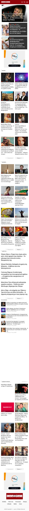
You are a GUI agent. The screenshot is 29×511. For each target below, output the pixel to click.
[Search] (24, 2)
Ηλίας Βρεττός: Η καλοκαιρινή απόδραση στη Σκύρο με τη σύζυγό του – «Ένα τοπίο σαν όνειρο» (7, 151)
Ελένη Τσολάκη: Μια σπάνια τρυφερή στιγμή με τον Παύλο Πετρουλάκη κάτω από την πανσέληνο (21, 437)
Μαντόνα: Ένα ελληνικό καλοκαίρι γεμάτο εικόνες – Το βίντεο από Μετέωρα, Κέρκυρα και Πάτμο (13, 284)
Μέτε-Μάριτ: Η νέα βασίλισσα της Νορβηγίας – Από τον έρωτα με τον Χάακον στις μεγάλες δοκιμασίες (7, 241)
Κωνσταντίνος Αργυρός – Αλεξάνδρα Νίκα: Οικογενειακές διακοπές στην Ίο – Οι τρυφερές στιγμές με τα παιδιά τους (17, 43)
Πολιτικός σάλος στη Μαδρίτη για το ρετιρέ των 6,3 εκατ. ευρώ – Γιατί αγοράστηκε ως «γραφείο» (7, 200)
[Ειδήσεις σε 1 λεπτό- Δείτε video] (7, 407)
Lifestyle (12, 24)
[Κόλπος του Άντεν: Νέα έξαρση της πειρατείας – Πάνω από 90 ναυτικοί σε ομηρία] (21, 213)
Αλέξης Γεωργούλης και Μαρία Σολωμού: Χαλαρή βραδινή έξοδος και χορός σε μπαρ (17, 303)
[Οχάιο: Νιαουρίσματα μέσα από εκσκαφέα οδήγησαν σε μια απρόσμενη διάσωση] (7, 213)
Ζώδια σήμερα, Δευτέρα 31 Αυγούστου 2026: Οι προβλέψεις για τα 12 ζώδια (15, 309)
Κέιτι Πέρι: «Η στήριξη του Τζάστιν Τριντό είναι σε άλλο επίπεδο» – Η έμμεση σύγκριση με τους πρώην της (14, 292)
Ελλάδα (17, 24)
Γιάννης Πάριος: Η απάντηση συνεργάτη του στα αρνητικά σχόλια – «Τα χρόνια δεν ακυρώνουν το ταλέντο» (14, 275)
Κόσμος (4, 216)
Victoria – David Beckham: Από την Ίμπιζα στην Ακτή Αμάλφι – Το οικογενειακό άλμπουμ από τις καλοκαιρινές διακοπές (7, 438)
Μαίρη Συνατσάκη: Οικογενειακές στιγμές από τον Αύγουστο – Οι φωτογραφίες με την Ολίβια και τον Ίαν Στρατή (18, 29)
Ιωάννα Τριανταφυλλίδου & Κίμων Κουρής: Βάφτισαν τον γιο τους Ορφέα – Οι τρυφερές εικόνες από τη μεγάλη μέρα (21, 129)
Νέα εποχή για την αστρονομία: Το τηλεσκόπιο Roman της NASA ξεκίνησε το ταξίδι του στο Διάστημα (7, 178)
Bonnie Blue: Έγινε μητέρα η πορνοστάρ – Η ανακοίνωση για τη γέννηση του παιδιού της (7, 127)
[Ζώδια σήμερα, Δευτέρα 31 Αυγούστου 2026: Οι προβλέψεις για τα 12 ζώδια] (21, 77)
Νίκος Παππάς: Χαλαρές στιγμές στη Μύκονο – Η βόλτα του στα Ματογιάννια (14, 266)
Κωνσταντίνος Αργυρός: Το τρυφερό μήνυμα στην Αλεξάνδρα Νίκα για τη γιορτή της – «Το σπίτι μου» (21, 105)
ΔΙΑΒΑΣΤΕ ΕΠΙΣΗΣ (6, 381)
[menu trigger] (27, 2)
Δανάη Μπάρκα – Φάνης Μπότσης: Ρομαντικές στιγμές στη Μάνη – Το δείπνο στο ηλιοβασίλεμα (21, 417)
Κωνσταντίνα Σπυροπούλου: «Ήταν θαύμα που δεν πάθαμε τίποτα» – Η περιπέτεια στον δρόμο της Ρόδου (14, 17)
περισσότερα (24, 381)
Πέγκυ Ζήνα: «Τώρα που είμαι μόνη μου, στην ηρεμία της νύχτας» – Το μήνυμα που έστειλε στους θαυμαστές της (13, 257)
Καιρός (22, 392)
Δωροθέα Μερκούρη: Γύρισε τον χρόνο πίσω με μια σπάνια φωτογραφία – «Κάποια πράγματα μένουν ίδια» (21, 151)
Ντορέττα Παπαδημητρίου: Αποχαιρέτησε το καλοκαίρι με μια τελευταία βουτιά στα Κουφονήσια (17, 316)
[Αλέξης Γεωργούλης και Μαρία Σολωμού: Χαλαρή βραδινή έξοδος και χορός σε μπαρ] (7, 77)
